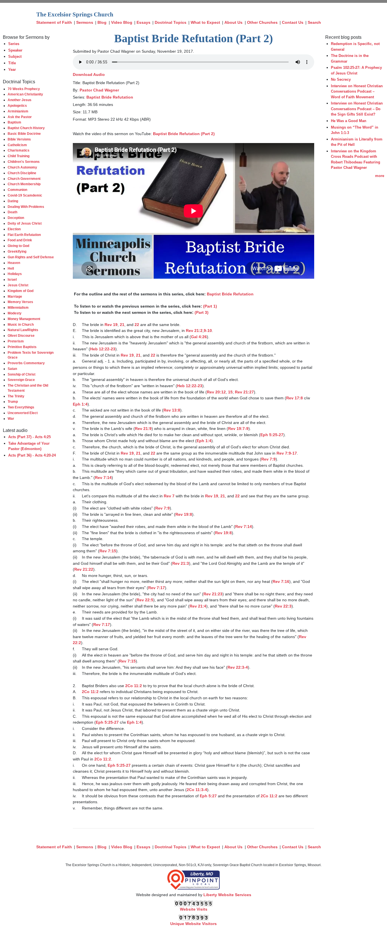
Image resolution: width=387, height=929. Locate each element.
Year (12, 69)
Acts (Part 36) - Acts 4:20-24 (32, 455)
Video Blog (121, 22)
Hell (11, 268)
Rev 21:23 (212, 594)
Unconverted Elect (23, 413)
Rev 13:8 (171, 410)
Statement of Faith (54, 22)
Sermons (84, 22)
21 (122, 324)
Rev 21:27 (244, 392)
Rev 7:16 (281, 581)
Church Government (24, 178)
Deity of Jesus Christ (25, 223)
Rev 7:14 (103, 477)
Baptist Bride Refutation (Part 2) (184, 133)
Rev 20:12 (216, 392)
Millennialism (18, 307)
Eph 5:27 (208, 796)
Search (314, 22)
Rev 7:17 (156, 587)
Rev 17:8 (294, 398)
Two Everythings (21, 407)
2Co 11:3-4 (197, 789)
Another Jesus (19, 100)
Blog (102, 22)
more (379, 176)
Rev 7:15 (107, 551)
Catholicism (17, 145)
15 (230, 392)
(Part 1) (210, 306)
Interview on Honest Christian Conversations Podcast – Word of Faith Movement (357, 91)
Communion (17, 189)
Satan (12, 368)
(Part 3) (202, 312)
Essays (143, 22)
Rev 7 (169, 496)
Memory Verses (20, 302)
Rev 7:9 (268, 459)
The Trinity (16, 396)
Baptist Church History (26, 128)
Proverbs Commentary (26, 363)
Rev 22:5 (145, 600)
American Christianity (25, 94)
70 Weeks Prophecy (24, 89)
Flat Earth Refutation (24, 234)
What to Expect (205, 22)
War (11, 418)
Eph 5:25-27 (271, 434)
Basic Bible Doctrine (24, 133)
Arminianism (18, 111)
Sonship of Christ (21, 374)
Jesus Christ (18, 285)
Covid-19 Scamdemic (25, 195)
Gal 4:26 (199, 336)
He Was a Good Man (348, 121)
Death (12, 212)
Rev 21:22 (83, 569)
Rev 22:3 (283, 606)
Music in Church (21, 324)
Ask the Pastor (20, 117)
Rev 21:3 (180, 563)
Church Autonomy (22, 167)
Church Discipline (22, 173)
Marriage (15, 296)
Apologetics (17, 105)
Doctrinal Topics (170, 22)
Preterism (16, 341)
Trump (13, 401)
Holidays (15, 274)
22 (137, 324)
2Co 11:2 (133, 685)
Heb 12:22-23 (102, 349)
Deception (16, 218)
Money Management (24, 319)
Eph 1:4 (80, 404)
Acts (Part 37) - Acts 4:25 (29, 437)
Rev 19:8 (183, 514)
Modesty (15, 313)
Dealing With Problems (26, 206)
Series (13, 44)
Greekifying (17, 251)
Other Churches (262, 22)
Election (14, 229)
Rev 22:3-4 (237, 667)
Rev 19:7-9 (238, 428)
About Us (233, 22)
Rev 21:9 (143, 428)
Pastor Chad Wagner (99, 90)
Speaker (15, 50)
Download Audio (89, 74)
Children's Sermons (24, 161)
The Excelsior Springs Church (74, 14)
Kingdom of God (20, 291)
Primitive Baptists (22, 347)
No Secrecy (341, 79)
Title (12, 63)
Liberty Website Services (227, 894)
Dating (13, 201)
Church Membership (24, 184)
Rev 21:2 (194, 330)
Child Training (18, 156)
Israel (12, 279)
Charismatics (18, 150)
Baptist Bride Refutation (109, 97)
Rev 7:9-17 (287, 453)
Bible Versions (19, 139)
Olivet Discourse (21, 335)
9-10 (208, 330)
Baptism (14, 122)
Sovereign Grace (21, 380)
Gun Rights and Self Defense (31, 257)
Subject (15, 56)
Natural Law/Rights (23, 330)
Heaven (14, 263)
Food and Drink (20, 240)
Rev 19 (111, 324)
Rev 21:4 (198, 606)
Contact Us (292, 22)
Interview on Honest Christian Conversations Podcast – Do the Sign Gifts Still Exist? (357, 108)
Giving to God (18, 246)
